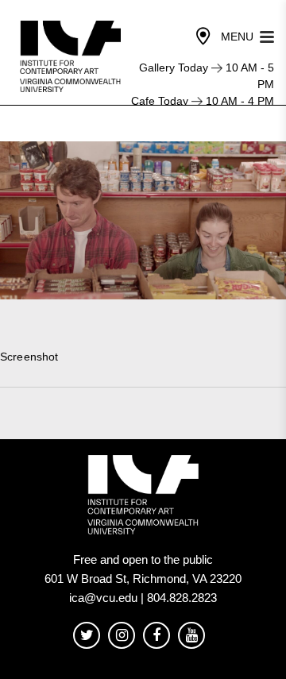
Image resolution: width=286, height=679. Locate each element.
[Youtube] (191, 635)
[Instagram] (121, 635)
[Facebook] (156, 635)
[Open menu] (267, 35)
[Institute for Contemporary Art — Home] (72, 56)
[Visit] (203, 36)
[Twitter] (86, 635)
